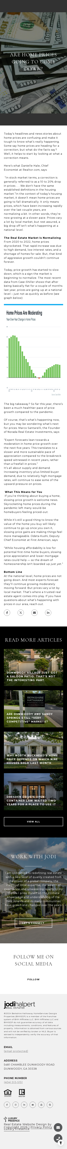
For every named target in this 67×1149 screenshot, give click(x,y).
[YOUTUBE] (33, 1105)
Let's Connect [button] (33, 923)
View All (33, 821)
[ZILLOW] (41, 1105)
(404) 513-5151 (13, 1082)
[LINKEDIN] (24, 1105)
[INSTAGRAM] (15, 1105)
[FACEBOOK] (7, 1105)
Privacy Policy (41, 1127)
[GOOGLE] (50, 1105)
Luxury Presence (17, 1129)
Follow (33, 979)
